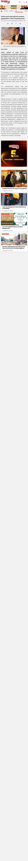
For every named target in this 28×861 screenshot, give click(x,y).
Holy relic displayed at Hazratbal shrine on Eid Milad (14, 207)
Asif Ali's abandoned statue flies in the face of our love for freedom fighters (13, 247)
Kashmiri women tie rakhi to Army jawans (14, 188)
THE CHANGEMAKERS (19, 11)
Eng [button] (20, 2)
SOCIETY (11, 11)
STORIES (6, 11)
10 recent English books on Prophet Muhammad (12, 227)
